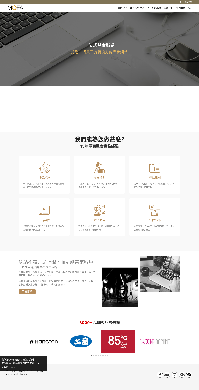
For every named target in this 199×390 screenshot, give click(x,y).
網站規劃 (155, 178)
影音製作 (44, 220)
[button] (91, 355)
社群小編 (155, 220)
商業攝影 (99, 178)
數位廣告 (99, 220)
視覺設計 (44, 178)
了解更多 (27, 291)
